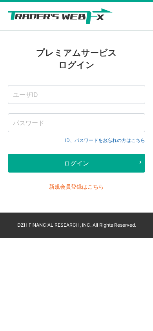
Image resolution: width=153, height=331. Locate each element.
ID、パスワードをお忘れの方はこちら (105, 140)
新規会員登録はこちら (76, 186)
